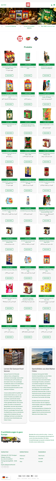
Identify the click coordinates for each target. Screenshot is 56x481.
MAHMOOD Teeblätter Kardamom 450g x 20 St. (28, 299)
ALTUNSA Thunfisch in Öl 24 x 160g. (28, 270)
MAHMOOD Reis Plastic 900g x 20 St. (46, 270)
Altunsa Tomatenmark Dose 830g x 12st (28, 329)
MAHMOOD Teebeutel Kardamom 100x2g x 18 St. (47, 154)
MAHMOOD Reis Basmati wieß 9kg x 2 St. (9, 125)
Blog (29, 478)
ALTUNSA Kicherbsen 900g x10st (9, 269)
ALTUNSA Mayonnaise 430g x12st (28, 210)
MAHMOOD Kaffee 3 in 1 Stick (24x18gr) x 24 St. (9, 67)
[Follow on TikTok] (7, 467)
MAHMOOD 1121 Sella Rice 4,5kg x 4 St (9, 96)
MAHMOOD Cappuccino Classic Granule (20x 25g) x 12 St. (46, 211)
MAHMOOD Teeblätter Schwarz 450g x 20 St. (46, 241)
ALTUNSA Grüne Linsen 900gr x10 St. (46, 329)
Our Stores (24, 478)
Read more (9, 75)
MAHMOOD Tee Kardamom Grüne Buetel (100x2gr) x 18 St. (28, 125)
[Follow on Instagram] (5, 467)
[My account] (51, 5)
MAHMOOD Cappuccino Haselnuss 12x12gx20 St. (46, 67)
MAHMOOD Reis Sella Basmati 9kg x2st (9, 154)
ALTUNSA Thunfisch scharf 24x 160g (9, 211)
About (19, 478)
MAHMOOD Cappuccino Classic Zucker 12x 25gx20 (46, 96)
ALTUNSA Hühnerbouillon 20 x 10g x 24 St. (47, 299)
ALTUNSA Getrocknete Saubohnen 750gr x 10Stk (28, 154)
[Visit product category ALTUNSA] (28, 39)
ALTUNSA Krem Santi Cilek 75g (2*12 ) (9, 299)
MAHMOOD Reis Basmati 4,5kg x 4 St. (9, 329)
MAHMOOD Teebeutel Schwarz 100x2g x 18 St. (9, 241)
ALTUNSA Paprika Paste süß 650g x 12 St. (46, 182)
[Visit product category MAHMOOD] (36, 39)
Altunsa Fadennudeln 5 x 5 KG (47, 124)
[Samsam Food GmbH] (28, 5)
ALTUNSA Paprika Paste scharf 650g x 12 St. (28, 241)
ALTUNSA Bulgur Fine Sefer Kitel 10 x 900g (28, 182)
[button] (3, 5)
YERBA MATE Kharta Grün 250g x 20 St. (28, 67)
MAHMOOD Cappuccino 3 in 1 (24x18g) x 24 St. (9, 182)
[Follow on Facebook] (2, 467)
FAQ (38, 478)
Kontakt (34, 478)
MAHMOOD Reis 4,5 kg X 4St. (28, 95)
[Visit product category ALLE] (20, 39)
